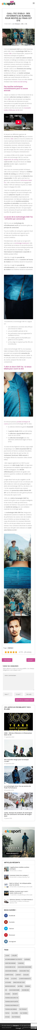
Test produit (23, 1009)
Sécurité (15, 994)
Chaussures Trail (24, 971)
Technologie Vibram (11, 1009)
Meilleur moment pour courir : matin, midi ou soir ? (19, 892)
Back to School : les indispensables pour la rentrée (20, 884)
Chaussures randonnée (24, 967)
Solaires (7, 994)
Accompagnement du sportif (13, 959)
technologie (18, 243)
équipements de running (11, 159)
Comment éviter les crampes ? (19, 875)
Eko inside (29, 887)
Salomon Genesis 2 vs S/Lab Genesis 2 (21, 899)
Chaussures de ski (10, 967)
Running (25, 877)
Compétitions (9, 975)
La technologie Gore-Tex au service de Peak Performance (17, 787)
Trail (28, 877)
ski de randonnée (14, 990)
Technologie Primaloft (12, 1005)
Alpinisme (27, 959)
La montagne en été (25, 978)
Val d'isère (15, 1013)
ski (6, 990)
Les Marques (16, 24)
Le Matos (19, 870)
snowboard (25, 990)
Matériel (20, 986)
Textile (10, 648)
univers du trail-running (20, 82)
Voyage (7, 1017)
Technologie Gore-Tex (11, 998)
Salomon (12, 903)
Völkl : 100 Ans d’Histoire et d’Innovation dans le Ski (18, 734)
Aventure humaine (10, 963)
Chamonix (21, 963)
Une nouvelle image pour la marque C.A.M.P (16, 760)
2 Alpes (7, 955)
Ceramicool (25, 243)
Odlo (22, 24)
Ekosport (16, 1025)
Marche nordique (10, 986)
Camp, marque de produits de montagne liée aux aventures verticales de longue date (18, 814)
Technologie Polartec (11, 1001)
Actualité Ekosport (22, 887)
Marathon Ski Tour (19, 982)
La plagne (8, 982)
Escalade (26, 975)
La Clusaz (14, 978)
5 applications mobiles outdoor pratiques (19, 868)
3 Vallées (14, 955)
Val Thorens (23, 1013)
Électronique (16, 1017)
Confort (18, 975)
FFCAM (7, 978)
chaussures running (11, 971)
